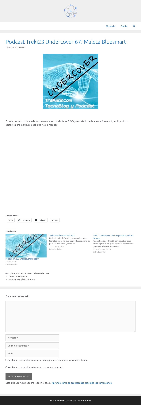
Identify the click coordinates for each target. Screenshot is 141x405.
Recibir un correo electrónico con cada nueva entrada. (36, 367)
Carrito (124, 26)
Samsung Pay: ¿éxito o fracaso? (22, 279)
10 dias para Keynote (18, 276)
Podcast (20, 273)
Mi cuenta (110, 26)
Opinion (12, 273)
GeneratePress (84, 400)
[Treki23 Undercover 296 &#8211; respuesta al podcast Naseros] (115, 243)
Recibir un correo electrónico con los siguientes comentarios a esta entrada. (47, 360)
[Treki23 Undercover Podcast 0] (71, 242)
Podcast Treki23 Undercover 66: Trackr (22, 259)
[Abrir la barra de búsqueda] (134, 26)
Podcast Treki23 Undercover (37, 273)
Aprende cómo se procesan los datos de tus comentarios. (82, 382)
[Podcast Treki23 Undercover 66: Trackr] (26, 245)
